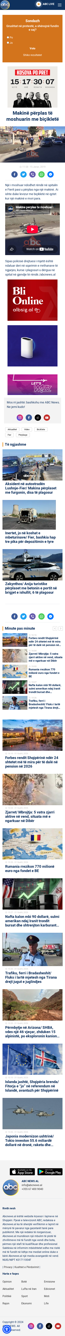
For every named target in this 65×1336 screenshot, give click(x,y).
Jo (11, 43)
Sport (24, 1296)
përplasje (22, 434)
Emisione (49, 1282)
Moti (46, 1296)
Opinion (7, 1282)
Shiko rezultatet (32, 55)
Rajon (5, 1303)
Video (27, 429)
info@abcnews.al (32, 1185)
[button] (6, 1329)
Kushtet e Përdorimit (26, 1267)
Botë (24, 1282)
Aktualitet (12, 429)
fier (9, 434)
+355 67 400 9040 (32, 1189)
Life (46, 1303)
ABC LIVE (48, 4)
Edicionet (49, 1289)
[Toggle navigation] (60, 5)
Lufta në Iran (28, 1289)
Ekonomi (26, 1303)
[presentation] (55, 629)
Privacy (8, 1267)
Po (11, 38)
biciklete (41, 429)
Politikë (6, 1296)
